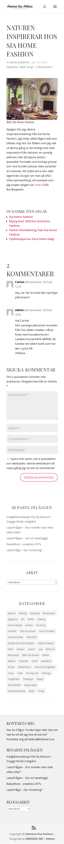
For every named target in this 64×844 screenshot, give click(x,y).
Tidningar (46, 673)
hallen (38, 185)
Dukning (41, 619)
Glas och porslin (28, 631)
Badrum (12, 613)
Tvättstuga (28, 679)
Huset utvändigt (15, 637)
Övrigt (30, 67)
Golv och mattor (47, 631)
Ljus (40, 649)
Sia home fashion (21, 217)
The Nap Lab (32, 673)
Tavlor (11, 673)
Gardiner (12, 631)
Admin (50, 839)
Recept (11, 667)
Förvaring (40, 625)
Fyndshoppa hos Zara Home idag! (31, 239)
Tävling (39, 679)
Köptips (20, 649)
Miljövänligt (13, 655)
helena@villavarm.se (41, 739)
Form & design (15, 625)
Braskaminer (49, 613)
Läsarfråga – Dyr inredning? (24, 550)
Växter (32, 691)
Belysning (34, 613)
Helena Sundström (19, 62)
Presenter (23, 661)
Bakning (23, 613)
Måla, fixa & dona (30, 655)
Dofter (31, 619)
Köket (22, 67)
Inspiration (12, 67)
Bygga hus (13, 619)
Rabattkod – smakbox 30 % (23, 544)
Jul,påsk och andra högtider (21, 643)
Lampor (31, 649)
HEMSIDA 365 (34, 839)
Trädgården (13, 679)
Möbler (45, 655)
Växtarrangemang (16, 691)
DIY (22, 619)
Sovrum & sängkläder (45, 667)
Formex (29, 625)
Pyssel (35, 661)
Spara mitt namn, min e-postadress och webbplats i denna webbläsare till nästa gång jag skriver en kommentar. (31, 463)
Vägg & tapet (30, 685)
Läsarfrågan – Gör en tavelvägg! (27, 538)
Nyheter (12, 661)
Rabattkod (46, 661)
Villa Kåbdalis (14, 685)
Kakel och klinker (46, 643)
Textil (20, 673)
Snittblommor (24, 667)
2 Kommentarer (44, 67)
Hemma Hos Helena (39, 834)
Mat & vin (50, 649)
